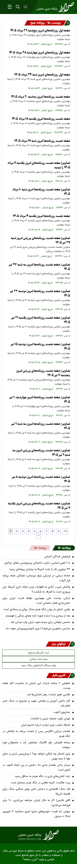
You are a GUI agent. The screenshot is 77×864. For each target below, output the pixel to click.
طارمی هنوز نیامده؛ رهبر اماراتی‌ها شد (48, 694)
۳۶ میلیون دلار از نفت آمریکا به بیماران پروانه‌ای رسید (39, 569)
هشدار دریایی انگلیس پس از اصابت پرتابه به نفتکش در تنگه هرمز (36, 734)
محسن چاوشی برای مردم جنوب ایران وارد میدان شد (40, 622)
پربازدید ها (64, 547)
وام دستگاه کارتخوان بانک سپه (38, 665)
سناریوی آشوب (61, 712)
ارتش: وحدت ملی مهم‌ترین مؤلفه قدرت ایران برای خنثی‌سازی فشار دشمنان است (36, 600)
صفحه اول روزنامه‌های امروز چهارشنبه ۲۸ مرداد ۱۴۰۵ (39, 53)
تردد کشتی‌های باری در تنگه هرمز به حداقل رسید (42, 776)
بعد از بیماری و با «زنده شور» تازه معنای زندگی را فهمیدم (38, 616)
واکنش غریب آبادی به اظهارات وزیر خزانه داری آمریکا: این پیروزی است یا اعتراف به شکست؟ (36, 589)
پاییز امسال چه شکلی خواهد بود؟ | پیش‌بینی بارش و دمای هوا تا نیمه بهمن (36, 756)
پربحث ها (40, 547)
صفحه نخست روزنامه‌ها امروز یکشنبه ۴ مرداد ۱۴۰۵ (41, 216)
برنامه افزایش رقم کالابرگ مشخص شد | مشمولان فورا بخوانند (36, 745)
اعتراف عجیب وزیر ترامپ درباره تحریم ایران (45, 725)
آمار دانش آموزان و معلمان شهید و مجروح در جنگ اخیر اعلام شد (36, 703)
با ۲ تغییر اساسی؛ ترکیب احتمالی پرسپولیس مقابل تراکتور (37, 563)
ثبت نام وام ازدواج (38, 652)
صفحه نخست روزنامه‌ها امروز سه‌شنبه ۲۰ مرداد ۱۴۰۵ (40, 97)
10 (65, 531)
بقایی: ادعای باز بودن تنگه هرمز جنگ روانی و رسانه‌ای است (36, 609)
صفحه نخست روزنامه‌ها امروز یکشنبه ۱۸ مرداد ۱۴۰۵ (41, 119)
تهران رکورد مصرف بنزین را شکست (50, 718)
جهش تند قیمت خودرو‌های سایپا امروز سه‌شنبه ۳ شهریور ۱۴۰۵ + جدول (36, 814)
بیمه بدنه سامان (38, 659)
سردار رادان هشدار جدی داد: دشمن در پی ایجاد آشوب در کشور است (36, 767)
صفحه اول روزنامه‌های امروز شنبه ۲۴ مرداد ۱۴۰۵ (42, 75)
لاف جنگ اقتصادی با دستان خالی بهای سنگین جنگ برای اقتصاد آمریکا (36, 791)
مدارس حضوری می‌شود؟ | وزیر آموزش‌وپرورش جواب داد (38, 628)
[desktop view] (25, 7)
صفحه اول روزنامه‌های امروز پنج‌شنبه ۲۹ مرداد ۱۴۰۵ (40, 30)
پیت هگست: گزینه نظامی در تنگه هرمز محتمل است (40, 782)
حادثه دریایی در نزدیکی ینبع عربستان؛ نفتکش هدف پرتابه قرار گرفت (36, 578)
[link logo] (38, 835)
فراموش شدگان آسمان (57, 556)
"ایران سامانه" (30, 859)
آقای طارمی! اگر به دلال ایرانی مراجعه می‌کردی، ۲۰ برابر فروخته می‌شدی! (36, 803)
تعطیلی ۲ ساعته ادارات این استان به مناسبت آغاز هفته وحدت (36, 686)
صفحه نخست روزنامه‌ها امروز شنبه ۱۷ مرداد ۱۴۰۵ (42, 141)
